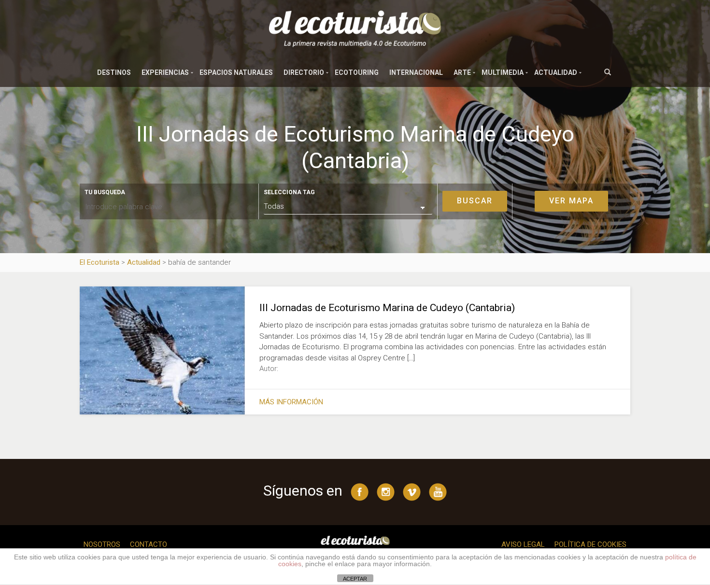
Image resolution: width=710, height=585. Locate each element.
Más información (291, 402)
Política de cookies (590, 544)
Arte (462, 72)
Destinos (114, 72)
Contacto (148, 544)
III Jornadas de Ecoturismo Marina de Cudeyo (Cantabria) (387, 308)
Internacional (416, 72)
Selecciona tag (289, 192)
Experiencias (165, 72)
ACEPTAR (355, 579)
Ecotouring (357, 72)
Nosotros (102, 544)
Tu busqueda (105, 192)
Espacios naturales (236, 72)
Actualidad (555, 72)
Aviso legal (523, 544)
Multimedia (503, 72)
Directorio (304, 72)
